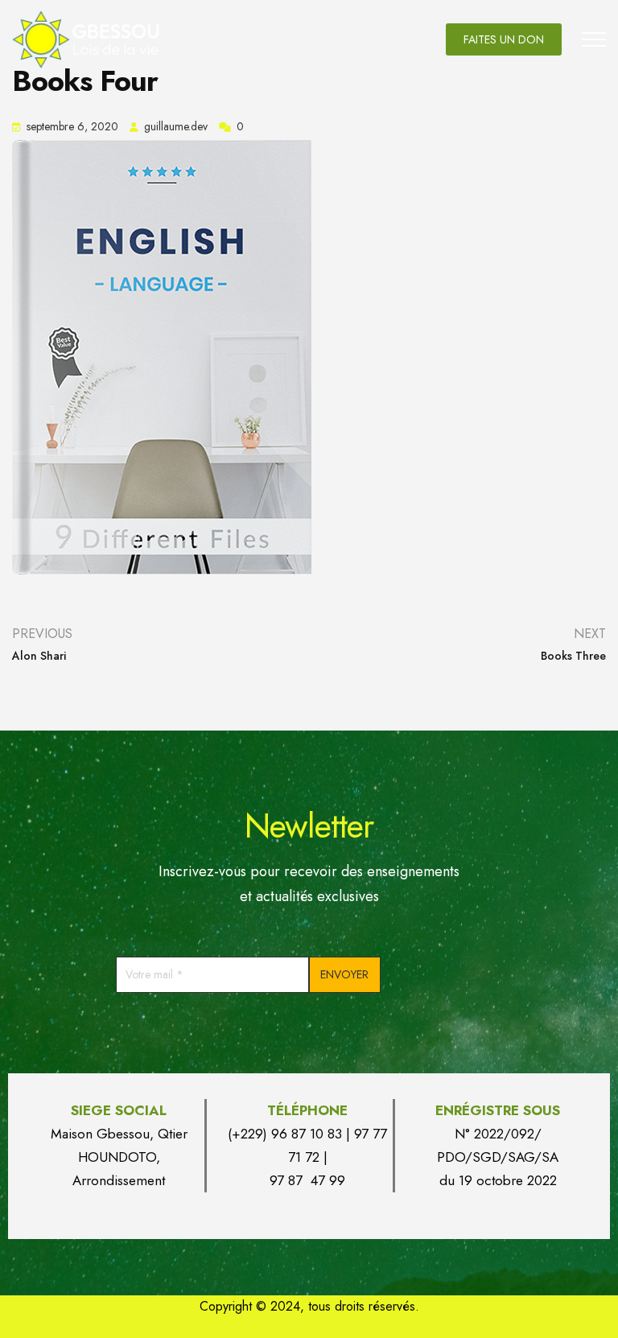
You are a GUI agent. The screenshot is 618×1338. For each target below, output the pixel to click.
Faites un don (504, 39)
